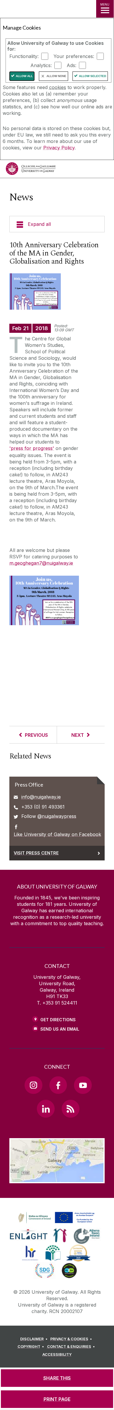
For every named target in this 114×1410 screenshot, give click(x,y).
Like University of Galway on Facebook (57, 834)
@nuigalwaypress (56, 816)
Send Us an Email (59, 1029)
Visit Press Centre (36, 852)
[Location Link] (57, 1179)
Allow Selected (92, 76)
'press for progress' (31, 448)
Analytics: (41, 65)
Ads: (71, 65)
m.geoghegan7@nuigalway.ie (41, 563)
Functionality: (24, 56)
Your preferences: (73, 56)
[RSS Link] (70, 1108)
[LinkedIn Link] (45, 1108)
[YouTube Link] (82, 1085)
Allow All (24, 76)
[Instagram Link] (33, 1085)
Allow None (56, 76)
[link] (55, 1218)
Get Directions (58, 1019)
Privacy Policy (59, 148)
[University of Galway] (31, 170)
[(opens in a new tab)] (57, 1223)
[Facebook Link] (58, 1085)
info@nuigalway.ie (41, 797)
